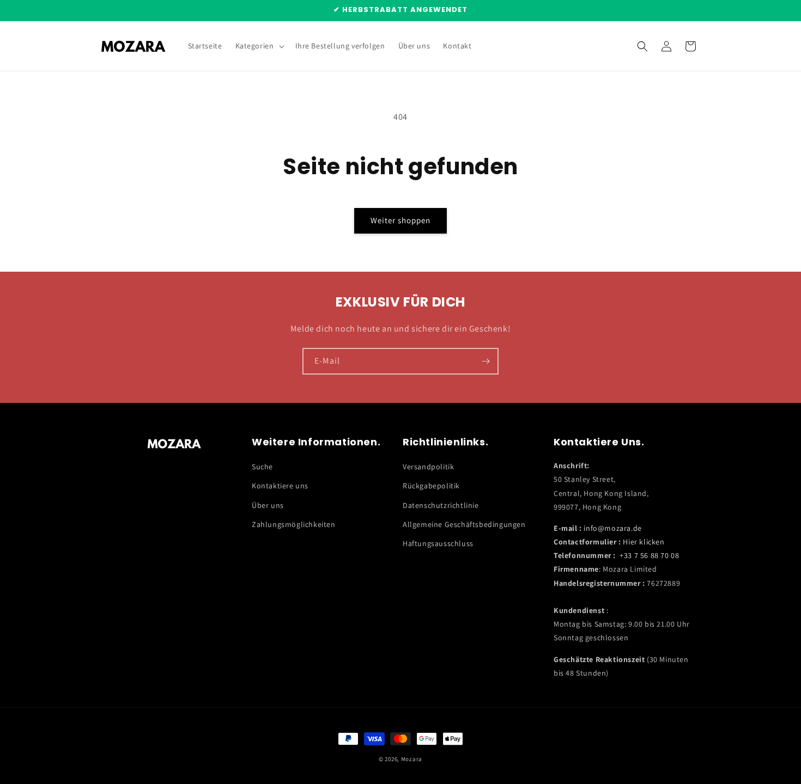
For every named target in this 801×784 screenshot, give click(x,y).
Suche (262, 466)
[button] (259, 45)
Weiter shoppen (400, 220)
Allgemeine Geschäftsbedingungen (464, 524)
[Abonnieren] (485, 361)
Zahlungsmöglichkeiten (294, 524)
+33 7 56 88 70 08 (649, 555)
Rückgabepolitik (431, 486)
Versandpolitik (428, 466)
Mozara (411, 759)
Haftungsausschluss (438, 543)
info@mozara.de (612, 528)
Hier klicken (643, 542)
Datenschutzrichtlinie (441, 505)
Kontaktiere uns (280, 486)
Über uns (268, 505)
